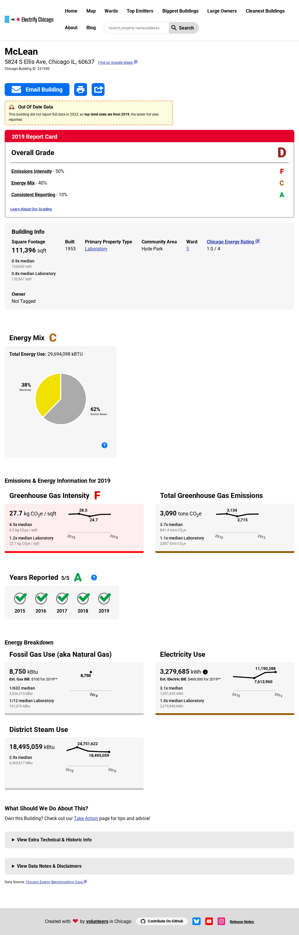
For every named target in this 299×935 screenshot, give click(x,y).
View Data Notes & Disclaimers (49, 866)
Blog (91, 27)
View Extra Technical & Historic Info (54, 840)
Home (71, 11)
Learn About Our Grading (31, 209)
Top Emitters (140, 11)
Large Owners (222, 11)
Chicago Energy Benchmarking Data (55, 882)
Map (91, 11)
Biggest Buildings (180, 11)
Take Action (86, 818)
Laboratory (96, 249)
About (71, 27)
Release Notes (242, 921)
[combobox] (136, 28)
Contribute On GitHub (165, 921)
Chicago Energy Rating (231, 242)
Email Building (44, 89)
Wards (111, 11)
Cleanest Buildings (265, 11)
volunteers (97, 921)
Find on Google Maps (116, 62)
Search (186, 28)
